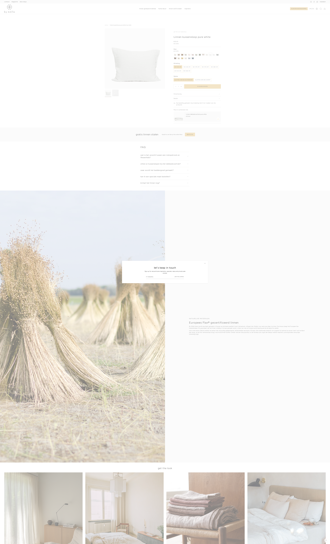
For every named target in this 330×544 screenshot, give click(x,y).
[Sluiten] (205, 263)
